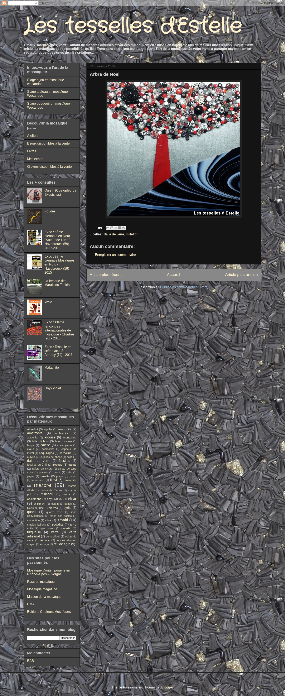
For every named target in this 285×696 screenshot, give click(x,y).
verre (55, 532)
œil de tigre (62, 544)
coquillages (46, 453)
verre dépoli (53, 536)
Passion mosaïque (41, 581)
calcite (45, 445)
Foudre (49, 211)
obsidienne (34, 498)
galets (72, 464)
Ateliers (32, 135)
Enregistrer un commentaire (115, 255)
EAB (30, 661)
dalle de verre (114, 234)
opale (63, 498)
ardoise (49, 437)
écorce (44, 540)
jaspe (59, 476)
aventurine (69, 437)
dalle (69, 456)
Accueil (173, 274)
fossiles (64, 460)
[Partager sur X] (116, 228)
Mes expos (35, 159)
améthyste (34, 433)
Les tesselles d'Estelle (133, 26)
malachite (70, 480)
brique (30, 445)
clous (30, 449)
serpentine (33, 520)
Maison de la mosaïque (44, 596)
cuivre (31, 456)
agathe (48, 429)
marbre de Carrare (51, 490)
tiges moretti (47, 528)
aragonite (32, 437)
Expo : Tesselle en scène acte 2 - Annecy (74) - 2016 (58, 351)
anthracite (61, 433)
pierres (53, 507)
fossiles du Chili (37, 464)
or (74, 498)
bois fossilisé (63, 441)
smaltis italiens (36, 524)
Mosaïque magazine (42, 589)
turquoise (34, 532)
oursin (55, 503)
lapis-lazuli (38, 480)
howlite (45, 476)
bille (34, 441)
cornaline (65, 453)
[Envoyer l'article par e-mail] (99, 227)
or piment (39, 503)
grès (69, 472)
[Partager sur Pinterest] (124, 228)
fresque (57, 464)
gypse (30, 476)
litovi (53, 480)
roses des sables (61, 515)
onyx (50, 498)
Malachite (51, 367)
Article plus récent (106, 274)
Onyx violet (52, 388)
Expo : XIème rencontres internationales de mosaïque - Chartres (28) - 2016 (59, 330)
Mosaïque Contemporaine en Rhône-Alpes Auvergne (48, 572)
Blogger (167, 687)
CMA (31, 604)
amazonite (64, 429)
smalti (62, 520)
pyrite (67, 507)
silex (48, 520)
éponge (44, 544)
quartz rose (54, 512)
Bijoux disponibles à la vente (48, 143)
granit (57, 472)
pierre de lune (35, 507)
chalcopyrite (64, 445)
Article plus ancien (241, 274)
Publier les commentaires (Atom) (184, 287)
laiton (73, 476)
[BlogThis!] (112, 228)
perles (68, 503)
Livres (31, 151)
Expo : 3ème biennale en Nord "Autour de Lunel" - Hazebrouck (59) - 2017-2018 (58, 240)
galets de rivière (42, 468)
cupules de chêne (51, 456)
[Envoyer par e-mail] (108, 228)
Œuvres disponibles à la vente (49, 166)
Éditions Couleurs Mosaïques (49, 611)
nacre (66, 494)
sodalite (57, 524)
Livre (48, 301)
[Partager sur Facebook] (120, 228)
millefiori (132, 234)
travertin (66, 528)
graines (43, 472)
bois (46, 441)
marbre (42, 485)
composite (48, 449)
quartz (31, 512)
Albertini (32, 429)
